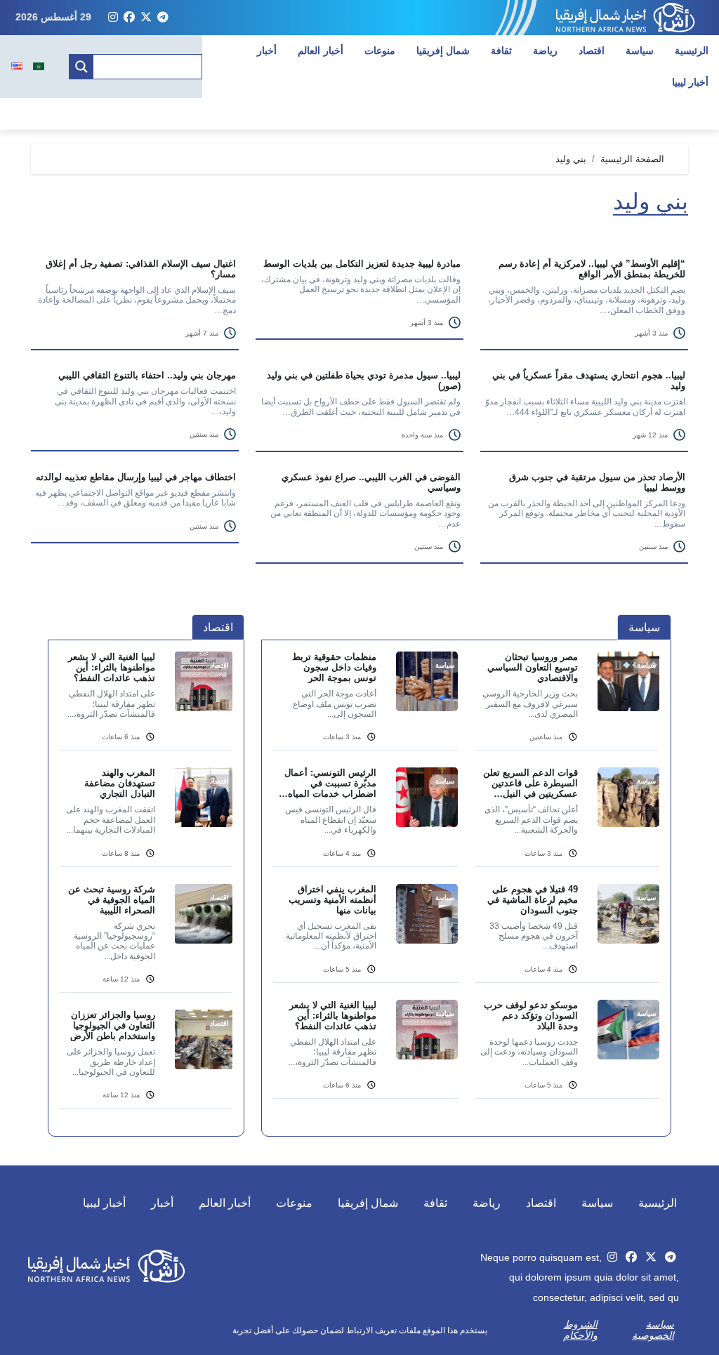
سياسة (640, 50)
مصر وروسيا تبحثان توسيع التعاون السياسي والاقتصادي (532, 667)
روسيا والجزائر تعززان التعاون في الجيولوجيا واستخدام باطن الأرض (112, 1025)
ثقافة (501, 50)
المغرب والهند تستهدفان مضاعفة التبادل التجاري (119, 783)
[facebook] (129, 17)
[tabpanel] (466, 883)
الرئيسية (691, 50)
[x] (146, 17)
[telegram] (163, 17)
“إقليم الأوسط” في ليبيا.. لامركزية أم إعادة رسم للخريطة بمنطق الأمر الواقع (592, 268)
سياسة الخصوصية (653, 1329)
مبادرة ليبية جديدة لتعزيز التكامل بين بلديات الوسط (362, 263)
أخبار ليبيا (104, 1203)
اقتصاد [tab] (218, 627)
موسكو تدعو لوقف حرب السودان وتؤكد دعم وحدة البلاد (531, 1015)
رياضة (545, 50)
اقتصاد (592, 50)
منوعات (379, 50)
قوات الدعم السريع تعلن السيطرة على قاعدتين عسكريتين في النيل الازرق (530, 783)
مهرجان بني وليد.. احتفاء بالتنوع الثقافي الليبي (147, 375)
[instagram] (113, 17)
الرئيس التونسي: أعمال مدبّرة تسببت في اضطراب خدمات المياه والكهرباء (330, 783)
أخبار (267, 50)
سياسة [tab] (644, 627)
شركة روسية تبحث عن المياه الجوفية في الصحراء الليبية (111, 900)
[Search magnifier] (81, 67)
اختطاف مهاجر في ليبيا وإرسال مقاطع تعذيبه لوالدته (136, 477)
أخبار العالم (320, 50)
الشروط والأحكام (580, 1329)
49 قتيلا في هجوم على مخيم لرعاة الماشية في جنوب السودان (532, 900)
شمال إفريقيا (443, 50)
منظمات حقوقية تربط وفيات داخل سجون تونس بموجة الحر (334, 667)
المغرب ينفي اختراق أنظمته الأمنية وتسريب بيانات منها (332, 900)
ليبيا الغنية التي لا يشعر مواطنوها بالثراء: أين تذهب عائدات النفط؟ (332, 1015)
